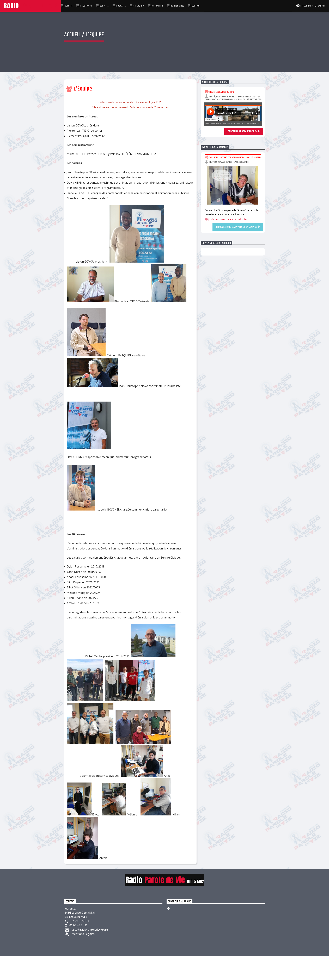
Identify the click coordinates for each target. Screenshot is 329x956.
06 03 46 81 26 (78, 925)
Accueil (69, 6)
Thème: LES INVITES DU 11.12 (221, 92)
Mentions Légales (83, 934)
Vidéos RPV (138, 6)
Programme (86, 6)
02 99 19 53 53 (80, 921)
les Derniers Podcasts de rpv (242, 131)
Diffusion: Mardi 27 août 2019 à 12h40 (228, 219)
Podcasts (121, 6)
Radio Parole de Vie (213, 124)
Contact (196, 6)
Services (104, 6)
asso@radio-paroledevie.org (90, 929)
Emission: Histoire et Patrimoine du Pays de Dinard (234, 157)
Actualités (157, 6)
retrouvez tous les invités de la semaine (236, 227)
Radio (30, 5)
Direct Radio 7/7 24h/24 (312, 6)
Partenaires (177, 6)
